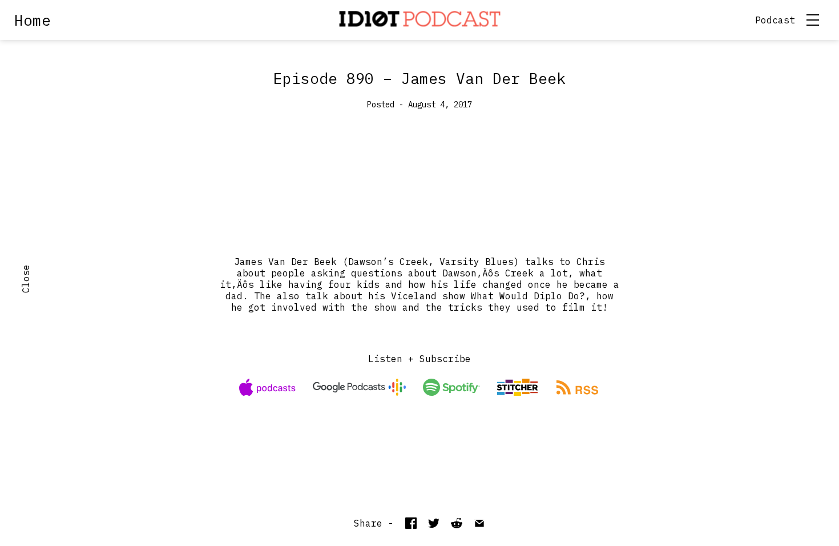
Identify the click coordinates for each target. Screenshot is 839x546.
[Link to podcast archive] (419, 20)
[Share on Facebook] (411, 523)
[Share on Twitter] (433, 523)
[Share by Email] (479, 523)
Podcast (775, 20)
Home (32, 20)
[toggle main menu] (812, 20)
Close (25, 278)
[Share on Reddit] (456, 523)
